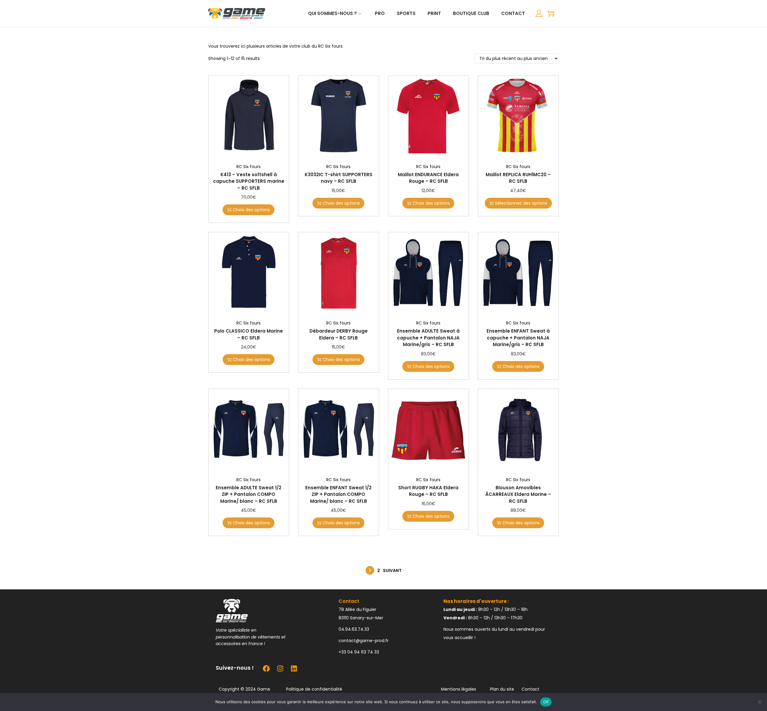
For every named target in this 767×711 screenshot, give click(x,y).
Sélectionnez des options (521, 203)
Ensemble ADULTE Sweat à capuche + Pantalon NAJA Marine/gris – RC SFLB (428, 338)
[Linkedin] (294, 668)
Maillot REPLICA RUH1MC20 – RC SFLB (518, 178)
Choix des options (251, 210)
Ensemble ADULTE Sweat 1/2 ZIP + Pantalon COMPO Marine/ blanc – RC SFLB (248, 494)
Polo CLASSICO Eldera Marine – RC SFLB (248, 334)
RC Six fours (248, 167)
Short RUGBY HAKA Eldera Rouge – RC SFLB (428, 491)
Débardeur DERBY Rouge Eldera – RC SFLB (338, 334)
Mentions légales (458, 689)
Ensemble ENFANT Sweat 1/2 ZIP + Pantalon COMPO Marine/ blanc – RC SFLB (338, 494)
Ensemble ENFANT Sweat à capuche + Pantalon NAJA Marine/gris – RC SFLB (518, 338)
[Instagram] (280, 668)
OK (546, 701)
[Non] (760, 702)
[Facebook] (266, 668)
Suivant (392, 570)
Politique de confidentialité (314, 689)
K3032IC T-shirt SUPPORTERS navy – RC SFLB (338, 178)
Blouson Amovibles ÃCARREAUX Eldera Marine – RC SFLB (518, 494)
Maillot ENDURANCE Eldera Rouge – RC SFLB (428, 178)
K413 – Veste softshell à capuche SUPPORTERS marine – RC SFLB (248, 181)
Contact (530, 689)
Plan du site (502, 689)
